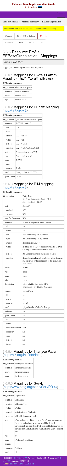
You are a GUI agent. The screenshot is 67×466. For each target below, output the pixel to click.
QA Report (29, 464)
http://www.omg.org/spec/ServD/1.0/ (30, 386)
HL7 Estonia (19, 458)
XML (21, 42)
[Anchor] (59, 55)
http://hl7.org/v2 (15, 110)
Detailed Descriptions (26, 36)
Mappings (44, 36)
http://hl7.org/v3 (15, 187)
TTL (41, 42)
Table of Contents (16, 464)
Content (8, 36)
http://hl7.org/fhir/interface (22, 354)
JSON (31, 42)
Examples (9, 42)
